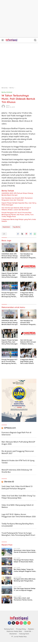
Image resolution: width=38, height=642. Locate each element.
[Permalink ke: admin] (3, 106)
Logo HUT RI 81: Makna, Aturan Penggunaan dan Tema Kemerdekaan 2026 (19, 515)
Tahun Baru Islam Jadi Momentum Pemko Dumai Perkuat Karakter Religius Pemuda (23, 599)
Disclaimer (13, 634)
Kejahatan (6, 227)
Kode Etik (27, 631)
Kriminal (9, 92)
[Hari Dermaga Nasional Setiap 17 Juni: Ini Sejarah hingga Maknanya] (7, 590)
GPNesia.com (10, 428)
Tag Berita (16, 227)
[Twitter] (13, 623)
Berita (4, 92)
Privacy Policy (21, 629)
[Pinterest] (17, 623)
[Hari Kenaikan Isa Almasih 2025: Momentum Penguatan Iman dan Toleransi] (28, 247)
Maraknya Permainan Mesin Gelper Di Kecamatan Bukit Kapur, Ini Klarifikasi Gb (23, 561)
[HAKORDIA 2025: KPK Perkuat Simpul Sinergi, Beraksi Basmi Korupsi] (10, 247)
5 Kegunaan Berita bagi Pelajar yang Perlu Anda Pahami (19, 220)
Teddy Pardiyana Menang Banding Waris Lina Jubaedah (18, 525)
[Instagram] (21, 623)
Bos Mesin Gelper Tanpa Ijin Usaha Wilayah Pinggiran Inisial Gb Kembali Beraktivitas (25, 570)
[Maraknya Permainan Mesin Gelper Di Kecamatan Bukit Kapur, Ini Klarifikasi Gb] (7, 561)
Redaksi (31, 629)
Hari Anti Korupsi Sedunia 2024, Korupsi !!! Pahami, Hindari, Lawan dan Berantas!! (16, 209)
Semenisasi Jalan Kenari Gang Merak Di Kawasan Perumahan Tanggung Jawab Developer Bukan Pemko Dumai (25, 551)
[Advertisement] (19, 19)
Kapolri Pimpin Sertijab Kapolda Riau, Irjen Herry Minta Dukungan (19, 204)
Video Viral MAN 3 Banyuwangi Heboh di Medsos (17, 506)
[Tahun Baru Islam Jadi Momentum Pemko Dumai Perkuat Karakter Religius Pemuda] (7, 599)
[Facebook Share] (18, 233)
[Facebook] (9, 623)
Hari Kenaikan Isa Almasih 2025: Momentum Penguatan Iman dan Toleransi (17, 199)
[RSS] (29, 623)
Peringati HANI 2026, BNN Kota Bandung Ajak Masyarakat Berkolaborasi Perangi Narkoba (25, 580)
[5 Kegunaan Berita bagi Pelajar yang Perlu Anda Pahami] (28, 286)
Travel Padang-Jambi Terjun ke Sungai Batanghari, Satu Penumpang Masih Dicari (18, 534)
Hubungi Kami (24, 634)
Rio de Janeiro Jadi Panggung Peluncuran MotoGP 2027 (18, 452)
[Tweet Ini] (22, 233)
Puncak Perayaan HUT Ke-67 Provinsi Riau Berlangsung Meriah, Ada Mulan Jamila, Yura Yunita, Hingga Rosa (17, 214)
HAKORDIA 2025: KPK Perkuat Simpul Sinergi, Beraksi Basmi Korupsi (17, 194)
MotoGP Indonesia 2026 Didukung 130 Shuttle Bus (17, 471)
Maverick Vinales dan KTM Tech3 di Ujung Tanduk (18, 461)
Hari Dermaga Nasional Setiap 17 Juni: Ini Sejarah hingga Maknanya (24, 589)
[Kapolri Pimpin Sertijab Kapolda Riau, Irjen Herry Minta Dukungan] (10, 266)
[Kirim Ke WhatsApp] (34, 233)
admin (8, 105)
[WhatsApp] (25, 623)
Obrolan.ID (9, 481)
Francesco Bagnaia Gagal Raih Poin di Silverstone (16, 433)
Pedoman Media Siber (14, 631)
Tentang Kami (9, 629)
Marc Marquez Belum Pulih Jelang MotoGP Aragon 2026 (18, 443)
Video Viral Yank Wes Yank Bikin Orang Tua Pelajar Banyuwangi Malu (18, 497)
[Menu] (3, 40)
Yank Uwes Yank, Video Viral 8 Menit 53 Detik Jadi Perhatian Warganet (17, 487)
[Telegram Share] (30, 233)
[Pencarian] (35, 40)
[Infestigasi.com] (11, 40)
